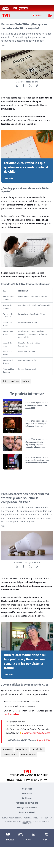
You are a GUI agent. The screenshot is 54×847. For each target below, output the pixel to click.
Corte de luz (22, 749)
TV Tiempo (27, 798)
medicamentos (28, 754)
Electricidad (37, 749)
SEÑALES (39, 15)
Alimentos (7, 749)
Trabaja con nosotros (27, 807)
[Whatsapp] (17, 85)
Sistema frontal (10, 754)
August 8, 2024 (43, 740)
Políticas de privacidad (27, 802)
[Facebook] (23, 85)
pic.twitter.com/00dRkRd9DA (36, 732)
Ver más (9, 178)
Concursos (27, 793)
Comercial (27, 788)
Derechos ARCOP (27, 812)
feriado (25, 381)
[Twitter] (30, 85)
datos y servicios (10, 381)
